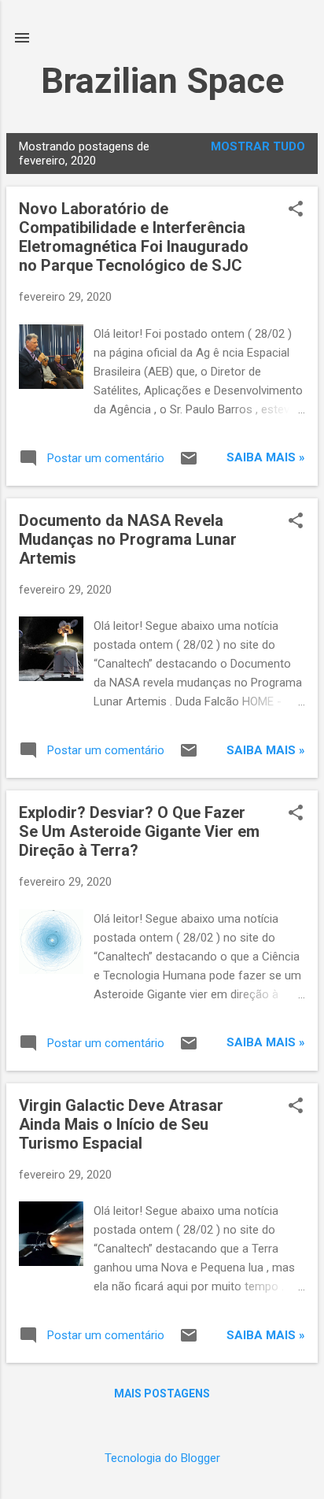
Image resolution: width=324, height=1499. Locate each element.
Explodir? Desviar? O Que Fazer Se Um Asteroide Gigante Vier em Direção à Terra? (139, 831)
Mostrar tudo (258, 146)
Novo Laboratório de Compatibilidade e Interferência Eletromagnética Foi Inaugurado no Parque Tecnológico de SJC (134, 237)
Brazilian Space (162, 81)
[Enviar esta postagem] (188, 464)
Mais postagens (162, 1393)
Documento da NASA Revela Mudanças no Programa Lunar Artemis (128, 539)
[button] (295, 210)
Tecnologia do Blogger (162, 1458)
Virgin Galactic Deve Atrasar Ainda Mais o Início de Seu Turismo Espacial (121, 1124)
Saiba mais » (265, 457)
